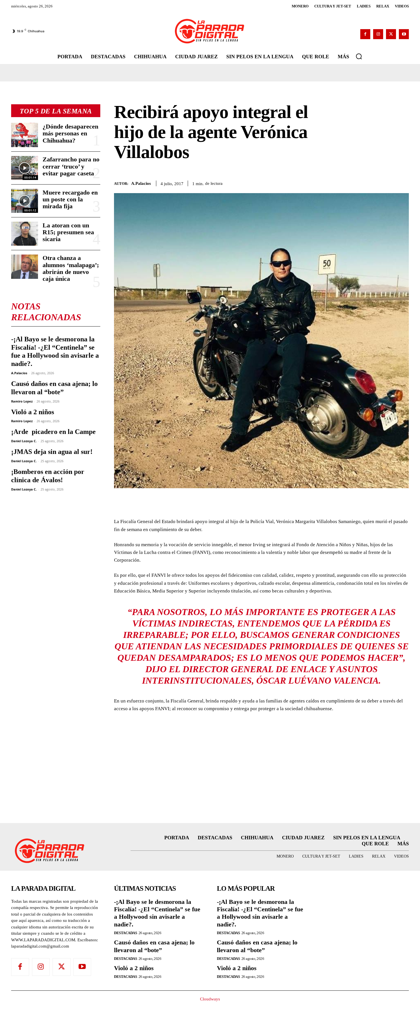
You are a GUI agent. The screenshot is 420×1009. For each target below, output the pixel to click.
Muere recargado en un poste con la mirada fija (70, 199)
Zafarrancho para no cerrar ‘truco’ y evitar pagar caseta (71, 166)
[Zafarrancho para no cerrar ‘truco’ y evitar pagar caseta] (24, 168)
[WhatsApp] (377, 182)
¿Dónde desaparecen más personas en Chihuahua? (70, 133)
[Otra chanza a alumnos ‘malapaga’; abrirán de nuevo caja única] (24, 267)
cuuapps (399, 1002)
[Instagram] (378, 34)
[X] (391, 34)
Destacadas (125, 933)
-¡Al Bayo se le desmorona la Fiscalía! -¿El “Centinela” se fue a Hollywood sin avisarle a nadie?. (55, 351)
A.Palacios (19, 373)
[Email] (403, 182)
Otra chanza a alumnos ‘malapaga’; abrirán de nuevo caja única (71, 268)
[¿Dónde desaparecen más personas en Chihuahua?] (24, 135)
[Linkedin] (390, 182)
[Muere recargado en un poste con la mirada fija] (24, 201)
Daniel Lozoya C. (24, 441)
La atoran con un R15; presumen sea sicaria (68, 232)
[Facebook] (365, 34)
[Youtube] (404, 34)
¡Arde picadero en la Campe (53, 431)
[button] (359, 56)
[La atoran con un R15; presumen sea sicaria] (24, 234)
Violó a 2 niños (32, 412)
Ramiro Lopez (22, 401)
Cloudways (210, 999)
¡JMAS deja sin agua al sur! (52, 451)
